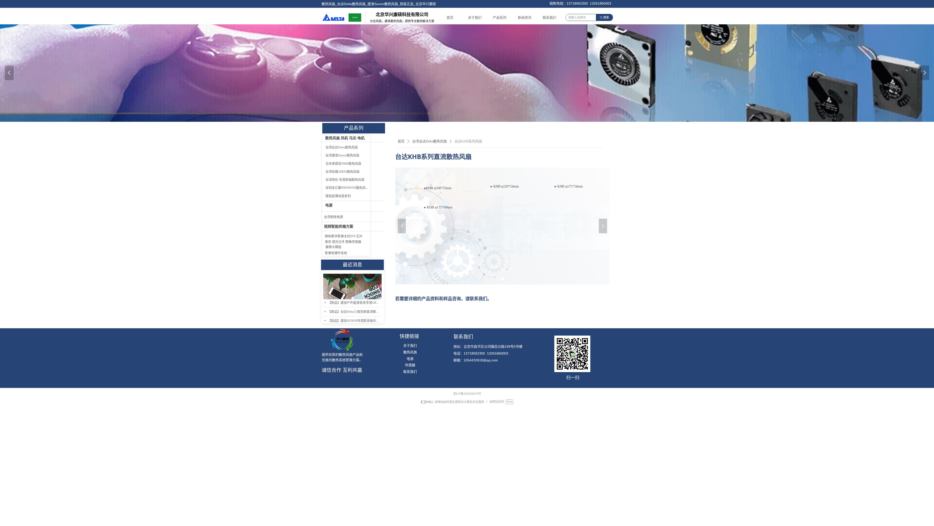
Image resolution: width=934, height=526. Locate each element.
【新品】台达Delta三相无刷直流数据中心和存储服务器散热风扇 (354, 311)
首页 (401, 141)
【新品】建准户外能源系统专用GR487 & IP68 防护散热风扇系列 (354, 302)
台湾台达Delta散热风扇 (429, 141)
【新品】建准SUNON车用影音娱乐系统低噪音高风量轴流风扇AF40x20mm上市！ (354, 320)
